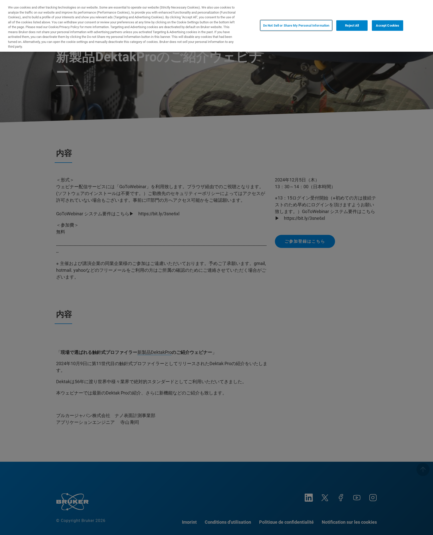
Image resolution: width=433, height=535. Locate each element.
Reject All (352, 25)
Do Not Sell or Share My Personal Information (296, 25)
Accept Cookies (387, 25)
